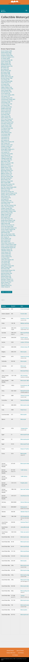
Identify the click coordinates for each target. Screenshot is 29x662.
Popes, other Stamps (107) (7, 206)
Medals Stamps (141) (6, 167)
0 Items (3, 11)
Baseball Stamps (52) (6, 64)
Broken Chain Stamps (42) (7, 76)
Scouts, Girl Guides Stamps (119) (8, 228)
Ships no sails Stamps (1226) (8, 234)
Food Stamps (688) (5, 134)
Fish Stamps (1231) (5, 129)
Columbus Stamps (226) (6, 98)
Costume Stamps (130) (6, 104)
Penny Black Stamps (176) (7, 202)
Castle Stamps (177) (6, 82)
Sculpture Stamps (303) (6, 231)
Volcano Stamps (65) (6, 271)
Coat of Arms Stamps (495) (7, 95)
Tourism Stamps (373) (6, 256)
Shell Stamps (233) (5, 232)
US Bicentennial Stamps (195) (8, 270)
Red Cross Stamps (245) (7, 212)
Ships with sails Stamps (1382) (8, 235)
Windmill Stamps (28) (6, 276)
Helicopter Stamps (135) (6, 144)
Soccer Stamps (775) (6, 238)
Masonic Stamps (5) (5, 164)
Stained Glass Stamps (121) (7, 243)
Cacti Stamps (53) (5, 79)
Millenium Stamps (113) (6, 173)
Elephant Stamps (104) (6, 120)
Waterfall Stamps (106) (6, 273)
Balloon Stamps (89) (6, 63)
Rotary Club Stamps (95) (7, 218)
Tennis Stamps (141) (6, 252)
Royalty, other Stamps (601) (7, 222)
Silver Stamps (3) (5, 237)
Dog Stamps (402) (5, 114)
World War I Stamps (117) (7, 279)
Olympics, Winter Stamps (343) (8, 194)
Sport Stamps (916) (5, 241)
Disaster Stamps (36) (6, 110)
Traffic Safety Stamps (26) (7, 259)
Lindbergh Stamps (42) (6, 158)
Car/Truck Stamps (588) (6, 81)
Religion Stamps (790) (6, 214)
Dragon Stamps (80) (5, 116)
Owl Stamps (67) (5, 199)
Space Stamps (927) (6, 240)
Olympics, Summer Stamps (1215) (9, 193)
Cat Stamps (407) (5, 84)
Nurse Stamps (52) (5, 190)
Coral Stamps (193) (5, 102)
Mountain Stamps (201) (6, 178)
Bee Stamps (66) (5, 69)
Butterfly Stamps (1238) (6, 78)
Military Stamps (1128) (6, 172)
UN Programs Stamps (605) (7, 265)
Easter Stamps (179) (6, 117)
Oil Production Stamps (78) (7, 191)
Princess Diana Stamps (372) (7, 209)
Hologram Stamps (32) (6, 146)
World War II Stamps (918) (7, 281)
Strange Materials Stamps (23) (8, 247)
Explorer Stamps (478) (6, 126)
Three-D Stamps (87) (6, 255)
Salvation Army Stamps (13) (7, 225)
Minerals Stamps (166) (6, 175)
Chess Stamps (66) (5, 85)
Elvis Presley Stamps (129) (7, 122)
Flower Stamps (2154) (6, 132)
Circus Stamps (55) (5, 93)
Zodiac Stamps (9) (5, 287)
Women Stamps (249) (6, 278)
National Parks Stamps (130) (7, 184)
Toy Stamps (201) (5, 258)
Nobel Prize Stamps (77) (6, 188)
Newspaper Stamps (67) (6, 185)
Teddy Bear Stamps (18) (6, 250)
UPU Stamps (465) (5, 268)
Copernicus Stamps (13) (6, 101)
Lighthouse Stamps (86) (6, 157)
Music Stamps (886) (5, 182)
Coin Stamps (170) (5, 96)
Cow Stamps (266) (5, 105)
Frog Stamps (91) (5, 137)
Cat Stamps (21, 652)
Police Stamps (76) (5, 203)
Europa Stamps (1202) (6, 125)
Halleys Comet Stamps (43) (7, 141)
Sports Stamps (20, 650)
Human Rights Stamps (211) (7, 149)
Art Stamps (15, 655)
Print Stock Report (6, 292)
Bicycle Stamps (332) (6, 70)
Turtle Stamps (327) (5, 264)
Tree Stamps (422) (5, 262)
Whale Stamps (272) (5, 274)
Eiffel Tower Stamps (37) (7, 119)
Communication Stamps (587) (8, 99)
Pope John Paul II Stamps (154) (8, 205)
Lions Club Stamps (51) (6, 160)
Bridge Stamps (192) (6, 75)
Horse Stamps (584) (5, 147)
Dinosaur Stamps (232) (6, 107)
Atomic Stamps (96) (6, 61)
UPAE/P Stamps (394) (6, 267)
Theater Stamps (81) (6, 253)
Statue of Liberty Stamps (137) (8, 246)
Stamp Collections (11, 652)
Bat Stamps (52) (5, 67)
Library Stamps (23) (5, 155)
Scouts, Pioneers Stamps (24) (8, 229)
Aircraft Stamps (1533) (6, 51)
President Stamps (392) (6, 208)
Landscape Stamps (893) (7, 153)
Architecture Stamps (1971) (7, 57)
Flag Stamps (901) (5, 131)
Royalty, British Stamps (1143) (8, 220)
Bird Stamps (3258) (5, 72)
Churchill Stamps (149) (6, 91)
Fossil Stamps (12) (5, 135)
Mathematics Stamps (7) (7, 166)
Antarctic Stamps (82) (6, 54)
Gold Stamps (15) (5, 138)
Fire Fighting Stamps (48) (7, 128)
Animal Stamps (10, 650)
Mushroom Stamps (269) (7, 181)
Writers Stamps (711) (6, 282)
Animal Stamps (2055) (6, 52)
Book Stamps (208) (5, 73)
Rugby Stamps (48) (5, 223)
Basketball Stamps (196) (6, 66)
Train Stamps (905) (5, 261)
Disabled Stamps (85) (6, 108)
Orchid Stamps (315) (6, 197)
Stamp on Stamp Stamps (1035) (8, 244)
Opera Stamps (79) (5, 196)
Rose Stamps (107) (5, 217)
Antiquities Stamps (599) (7, 55)
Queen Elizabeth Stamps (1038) (8, 211)
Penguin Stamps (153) (6, 200)
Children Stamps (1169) (6, 87)
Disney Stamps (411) (6, 111)
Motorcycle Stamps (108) (7, 176)
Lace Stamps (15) (5, 152)
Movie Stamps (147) (5, 179)
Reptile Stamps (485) (6, 216)
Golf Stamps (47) (5, 140)
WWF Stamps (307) (5, 284)
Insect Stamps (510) (6, 150)
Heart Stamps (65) (5, 143)
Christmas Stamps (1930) (7, 88)
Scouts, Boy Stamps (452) (7, 226)
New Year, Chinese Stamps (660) (8, 187)
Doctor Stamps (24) (5, 113)
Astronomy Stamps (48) (6, 60)
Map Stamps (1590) (5, 161)
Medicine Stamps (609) (6, 169)
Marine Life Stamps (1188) (7, 163)
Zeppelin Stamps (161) (6, 285)
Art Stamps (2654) (5, 58)
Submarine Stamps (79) (6, 249)
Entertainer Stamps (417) (7, 123)
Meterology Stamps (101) (7, 170)
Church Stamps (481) (6, 90)
